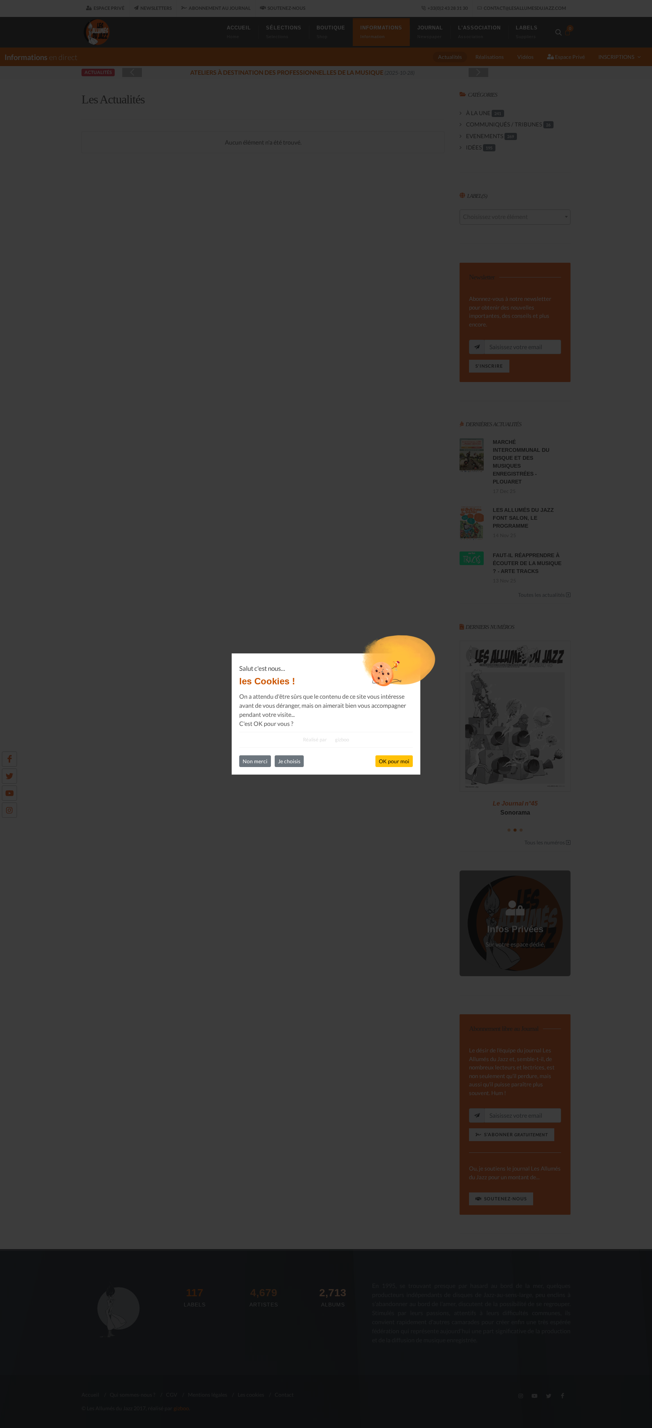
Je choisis (289, 761)
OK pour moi (394, 761)
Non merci (255, 761)
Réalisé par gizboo (326, 739)
